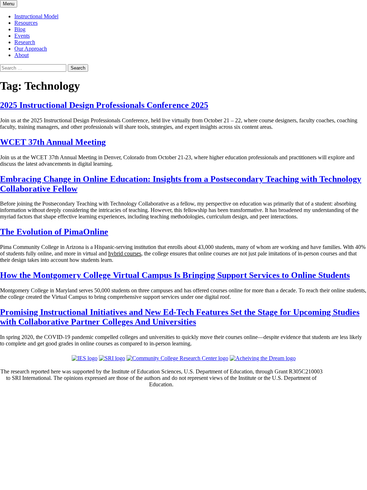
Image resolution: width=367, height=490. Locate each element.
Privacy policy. (17, 412)
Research (24, 42)
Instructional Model (36, 16)
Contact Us (161, 398)
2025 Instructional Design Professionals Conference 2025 (104, 105)
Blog (19, 29)
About (21, 55)
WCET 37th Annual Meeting (53, 142)
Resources (26, 23)
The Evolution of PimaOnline (54, 231)
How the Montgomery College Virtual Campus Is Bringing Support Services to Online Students (175, 275)
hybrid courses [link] (124, 253)
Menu (8, 3)
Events (22, 36)
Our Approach (30, 49)
